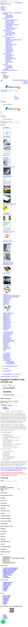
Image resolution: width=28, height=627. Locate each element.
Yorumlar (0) (6, 408)
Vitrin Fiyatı (3, 401)
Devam (2, 490)
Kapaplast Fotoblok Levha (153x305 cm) (11, 374)
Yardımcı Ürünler (9, 67)
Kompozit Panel (9, 26)
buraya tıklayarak (7, 475)
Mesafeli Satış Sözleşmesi (8, 571)
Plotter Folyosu (9, 46)
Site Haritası (6, 599)
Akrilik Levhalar (9, 31)
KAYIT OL (8, 3)
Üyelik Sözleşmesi (7, 573)
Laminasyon (8, 60)
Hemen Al (10, 405)
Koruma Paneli (9, 66)
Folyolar (5, 36)
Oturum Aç (3, 7)
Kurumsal (5, 576)
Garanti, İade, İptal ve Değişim (10, 569)
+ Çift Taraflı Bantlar (10, 362)
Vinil (7, 63)
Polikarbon (5, 13)
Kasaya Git (3, 10)
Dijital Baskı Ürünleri (7, 53)
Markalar (5, 602)
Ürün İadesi (5, 600)
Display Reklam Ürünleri (11, 58)
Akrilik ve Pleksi (6, 30)
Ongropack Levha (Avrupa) (11, 27)
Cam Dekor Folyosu (10, 37)
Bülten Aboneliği (6, 595)
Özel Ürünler (6, 64)
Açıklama (5, 407)
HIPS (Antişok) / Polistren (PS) (12, 24)
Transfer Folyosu (9, 50)
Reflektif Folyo (9, 47)
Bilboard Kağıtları (9, 57)
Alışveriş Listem (6, 596)
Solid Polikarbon (9, 15)
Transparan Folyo (9, 51)
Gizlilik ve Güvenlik (7, 575)
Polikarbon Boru (9, 17)
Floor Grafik (8, 59)
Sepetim (2, 8)
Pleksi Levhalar (9, 35)
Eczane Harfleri (9, 65)
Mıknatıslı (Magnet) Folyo (11, 44)
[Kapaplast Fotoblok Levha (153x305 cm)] (10, 376)
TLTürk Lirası (6, 76)
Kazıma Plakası (9, 25)
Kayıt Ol (3, 6)
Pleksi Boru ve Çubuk (10, 33)
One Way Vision (9, 62)
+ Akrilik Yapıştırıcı (10, 361)
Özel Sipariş (5, 69)
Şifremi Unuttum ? (19, 2)
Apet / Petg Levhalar (10, 20)
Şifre (1, 2)
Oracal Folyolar (9, 45)
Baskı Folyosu (9, 56)
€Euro (5, 75)
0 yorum (4, 385)
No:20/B (13, 558)
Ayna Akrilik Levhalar (10, 32)
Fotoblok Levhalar (9, 23)
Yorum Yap (9, 385)
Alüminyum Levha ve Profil (11, 19)
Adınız (2, 480)
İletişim (4, 604)
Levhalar (5, 18)
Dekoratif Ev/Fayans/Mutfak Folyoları (13, 39)
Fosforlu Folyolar (9, 40)
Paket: (2, 402)
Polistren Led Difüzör (10, 29)
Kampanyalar (6, 598)
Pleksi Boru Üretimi (7, 370)
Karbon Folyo (9, 42)
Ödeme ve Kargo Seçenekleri (9, 570)
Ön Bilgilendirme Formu (8, 572)
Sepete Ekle (3, 405)
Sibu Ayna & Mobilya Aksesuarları (10, 70)
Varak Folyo (8, 52)
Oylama (2, 488)
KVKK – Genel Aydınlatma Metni (10, 567)
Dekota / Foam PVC (10, 22)
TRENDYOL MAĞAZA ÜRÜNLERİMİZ (12, 12)
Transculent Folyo (9, 49)
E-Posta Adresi (4, 1)
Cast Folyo (8, 38)
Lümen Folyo (8, 43)
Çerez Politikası (6, 577)
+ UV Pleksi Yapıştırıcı (10, 363)
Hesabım (5, 601)
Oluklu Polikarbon (9, 16)
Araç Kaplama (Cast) (10, 55)
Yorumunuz (3, 486)
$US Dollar (6, 77)
